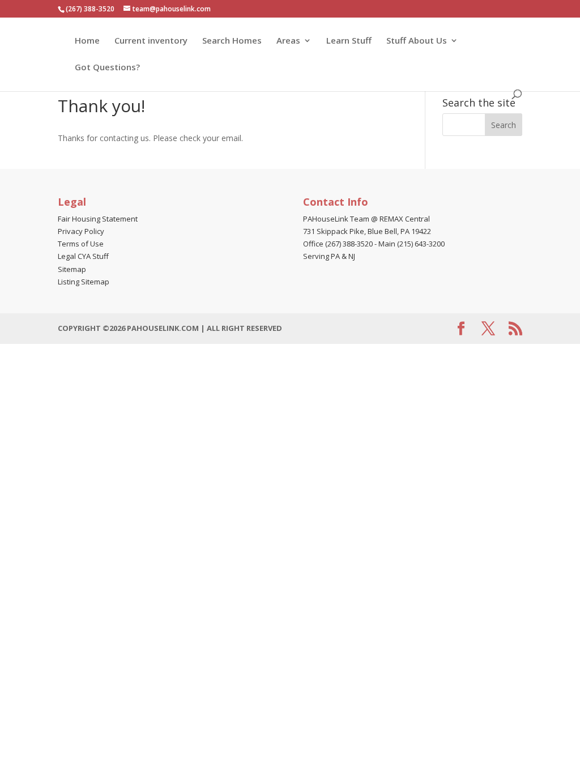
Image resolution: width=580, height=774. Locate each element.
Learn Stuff (349, 41)
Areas (288, 41)
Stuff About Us (416, 41)
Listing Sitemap (83, 282)
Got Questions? (107, 68)
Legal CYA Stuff (83, 256)
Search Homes (232, 41)
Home (87, 41)
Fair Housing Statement (98, 219)
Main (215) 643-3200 (411, 244)
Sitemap (72, 269)
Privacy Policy (81, 231)
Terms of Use (81, 244)
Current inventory (150, 41)
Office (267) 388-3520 (338, 244)
